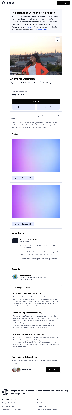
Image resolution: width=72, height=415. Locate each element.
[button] (57, 40)
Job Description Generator (11, 410)
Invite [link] (50, 107)
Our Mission (41, 403)
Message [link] (25, 107)
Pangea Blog (41, 406)
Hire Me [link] (36, 102)
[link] (8, 3)
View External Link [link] (24, 178)
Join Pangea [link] (63, 3)
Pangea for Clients (8, 403)
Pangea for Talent (8, 406)
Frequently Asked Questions (47, 410)
